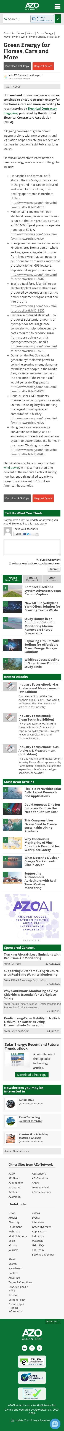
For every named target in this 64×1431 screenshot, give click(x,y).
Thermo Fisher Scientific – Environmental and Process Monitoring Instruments (32, 1005)
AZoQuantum (40, 1178)
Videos (36, 1213)
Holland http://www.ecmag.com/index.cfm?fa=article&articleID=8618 (34, 202)
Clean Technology (30, 1117)
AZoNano (14, 1178)
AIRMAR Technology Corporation (28, 980)
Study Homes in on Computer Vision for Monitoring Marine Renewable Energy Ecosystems (40, 626)
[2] (12, 606)
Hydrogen (54, 36)
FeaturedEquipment (32, 579)
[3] (12, 622)
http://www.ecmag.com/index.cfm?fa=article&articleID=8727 (34, 389)
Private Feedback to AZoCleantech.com (36, 563)
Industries (38, 1236)
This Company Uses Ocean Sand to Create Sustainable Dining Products (41, 825)
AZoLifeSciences (41, 1192)
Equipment (15, 1227)
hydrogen (17, 324)
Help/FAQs (38, 1245)
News (20, 33)
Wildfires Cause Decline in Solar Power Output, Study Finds (42, 663)
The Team (38, 1250)
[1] (12, 591)
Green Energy (45, 33)
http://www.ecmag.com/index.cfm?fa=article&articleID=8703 (34, 452)
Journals (13, 1250)
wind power (11, 468)
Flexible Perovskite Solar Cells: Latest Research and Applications (43, 792)
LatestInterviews (51, 579)
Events (36, 1217)
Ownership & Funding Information (16, 1308)
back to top (51, 1321)
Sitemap (13, 1295)
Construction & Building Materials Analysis (33, 1136)
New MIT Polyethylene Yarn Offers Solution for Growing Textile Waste (42, 606)
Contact (13, 1273)
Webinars (14, 1231)
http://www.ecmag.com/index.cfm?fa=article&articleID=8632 (34, 308)
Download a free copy (31, 1075)
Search (13, 1263)
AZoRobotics (16, 1182)
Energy (42, 36)
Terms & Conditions (20, 1282)
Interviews (38, 1222)
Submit (54, 569)
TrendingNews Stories (12, 579)
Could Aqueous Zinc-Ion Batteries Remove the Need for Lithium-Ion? (42, 808)
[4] (12, 644)
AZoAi (35, 1182)
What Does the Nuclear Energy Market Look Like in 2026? (42, 861)
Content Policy (17, 1299)
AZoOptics (15, 1187)
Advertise (14, 1277)
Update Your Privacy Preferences (34, 1420)
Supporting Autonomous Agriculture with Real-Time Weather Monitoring (41, 880)
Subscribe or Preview (31, 1103)
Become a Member (43, 1254)
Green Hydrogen (42, 1227)
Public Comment (50, 559)
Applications (39, 1231)
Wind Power (28, 36)
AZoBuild (14, 1192)
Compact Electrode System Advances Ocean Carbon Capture (43, 590)
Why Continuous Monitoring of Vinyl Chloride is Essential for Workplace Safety (42, 844)
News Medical (40, 1187)
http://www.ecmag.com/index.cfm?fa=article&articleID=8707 (34, 277)
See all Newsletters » (16, 1151)
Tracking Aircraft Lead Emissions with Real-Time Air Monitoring (32, 956)
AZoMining (15, 1196)
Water (30, 33)
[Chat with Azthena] (55, 1424)
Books (12, 1240)
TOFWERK (15, 963)
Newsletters (16, 1268)
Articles (13, 1217)
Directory (14, 1222)
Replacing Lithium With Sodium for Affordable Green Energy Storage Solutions (42, 646)
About (12, 1259)
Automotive (26, 1100)
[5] (12, 663)
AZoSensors (39, 1173)
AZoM (12, 1173)
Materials (37, 1240)
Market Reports (18, 1236)
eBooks (13, 1245)
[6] (12, 877)
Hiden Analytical (19, 1031)
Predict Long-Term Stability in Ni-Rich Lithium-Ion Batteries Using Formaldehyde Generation (32, 1021)
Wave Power (11, 36)
